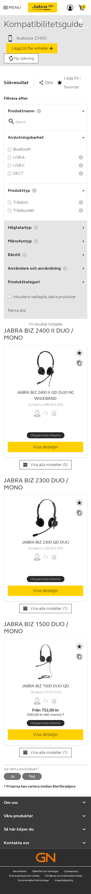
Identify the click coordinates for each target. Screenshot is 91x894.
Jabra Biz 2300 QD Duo (45, 542)
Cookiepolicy (71, 871)
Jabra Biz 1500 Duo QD (45, 686)
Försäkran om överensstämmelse (63, 875)
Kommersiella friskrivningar (33, 880)
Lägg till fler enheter (33, 48)
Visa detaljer (45, 447)
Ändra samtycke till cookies (24, 875)
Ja (12, 776)
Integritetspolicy (64, 880)
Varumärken (20, 871)
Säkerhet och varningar (45, 871)
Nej (32, 776)
